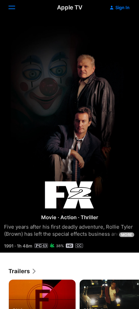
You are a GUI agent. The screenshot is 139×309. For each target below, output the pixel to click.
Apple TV (69, 7)
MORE (126, 234)
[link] (22, 271)
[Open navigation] (15, 7)
